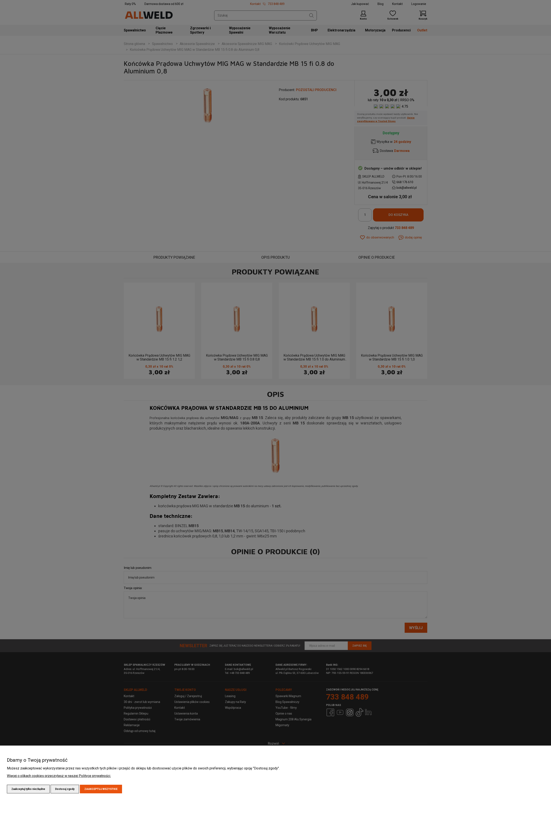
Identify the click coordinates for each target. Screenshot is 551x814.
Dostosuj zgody (64, 789)
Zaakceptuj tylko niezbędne (28, 789)
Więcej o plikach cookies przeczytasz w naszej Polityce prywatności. (59, 776)
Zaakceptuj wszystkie (101, 789)
